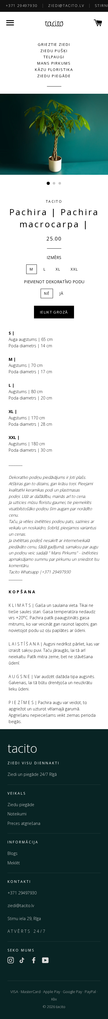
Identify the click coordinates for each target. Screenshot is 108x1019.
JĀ (62, 293)
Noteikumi (16, 814)
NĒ (47, 293)
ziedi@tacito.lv (66, 5)
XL (58, 269)
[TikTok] (22, 961)
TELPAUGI (54, 56)
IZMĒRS (54, 257)
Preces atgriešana (23, 823)
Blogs (12, 853)
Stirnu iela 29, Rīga (24, 918)
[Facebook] (34, 961)
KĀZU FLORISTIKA (54, 69)
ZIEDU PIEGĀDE (54, 75)
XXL (74, 269)
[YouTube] (45, 961)
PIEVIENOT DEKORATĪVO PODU (54, 281)
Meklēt (13, 863)
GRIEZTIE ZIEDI (54, 44)
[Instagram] (10, 961)
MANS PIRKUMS (54, 63)
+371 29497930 (21, 5)
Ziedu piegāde (20, 804)
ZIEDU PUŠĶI (54, 50)
